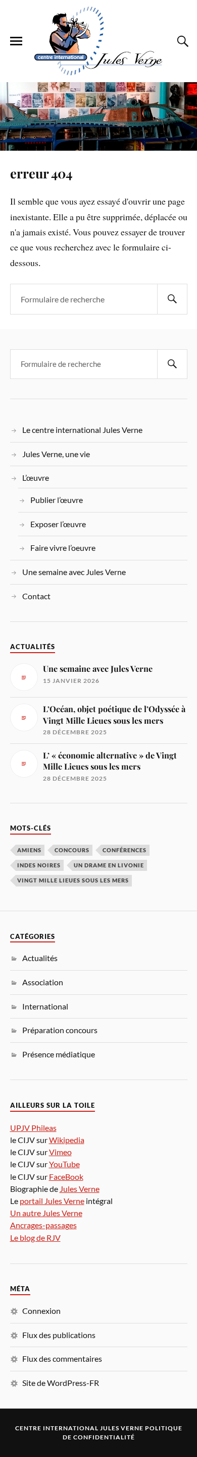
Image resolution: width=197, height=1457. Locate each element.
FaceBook (66, 1176)
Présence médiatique (58, 1054)
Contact (36, 596)
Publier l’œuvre (56, 499)
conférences (124, 850)
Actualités (40, 958)
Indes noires (39, 865)
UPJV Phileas (33, 1127)
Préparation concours (59, 1030)
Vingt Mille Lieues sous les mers (73, 880)
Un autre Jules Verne (46, 1213)
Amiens (29, 850)
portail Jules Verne (52, 1201)
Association (42, 982)
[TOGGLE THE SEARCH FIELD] (181, 41)
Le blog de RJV (35, 1237)
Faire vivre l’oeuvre (62, 547)
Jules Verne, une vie (56, 454)
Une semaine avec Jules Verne (74, 572)
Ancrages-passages (43, 1225)
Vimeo (60, 1152)
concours (72, 850)
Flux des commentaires (62, 1358)
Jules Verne (80, 1188)
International (45, 1006)
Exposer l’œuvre (58, 524)
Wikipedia (66, 1140)
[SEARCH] (172, 299)
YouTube (64, 1164)
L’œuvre (35, 477)
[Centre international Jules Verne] (98, 40)
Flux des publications (58, 1335)
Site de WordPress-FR (60, 1382)
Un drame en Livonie (109, 865)
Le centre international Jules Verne (82, 429)
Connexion (41, 1310)
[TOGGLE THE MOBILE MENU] (16, 41)
